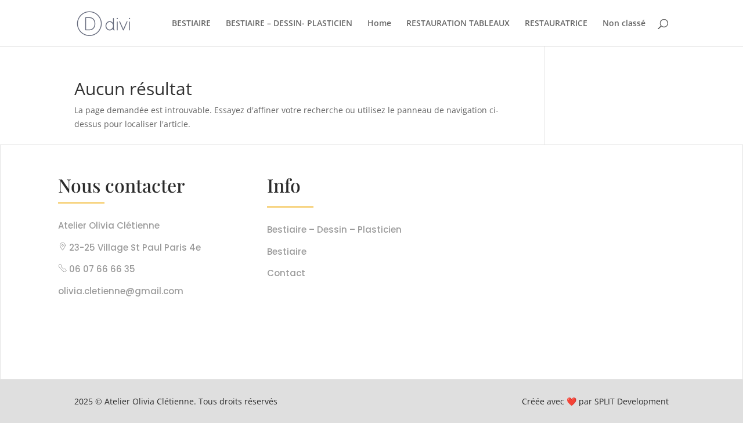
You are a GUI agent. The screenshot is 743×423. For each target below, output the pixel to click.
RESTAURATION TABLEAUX (458, 23)
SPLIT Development (631, 401)
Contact (286, 273)
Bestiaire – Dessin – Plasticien (334, 229)
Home (379, 23)
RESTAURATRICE (556, 23)
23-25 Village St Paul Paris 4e (134, 247)
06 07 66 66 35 (102, 269)
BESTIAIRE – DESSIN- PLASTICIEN (289, 23)
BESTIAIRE (191, 23)
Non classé (624, 23)
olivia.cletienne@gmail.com (120, 291)
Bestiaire (286, 251)
